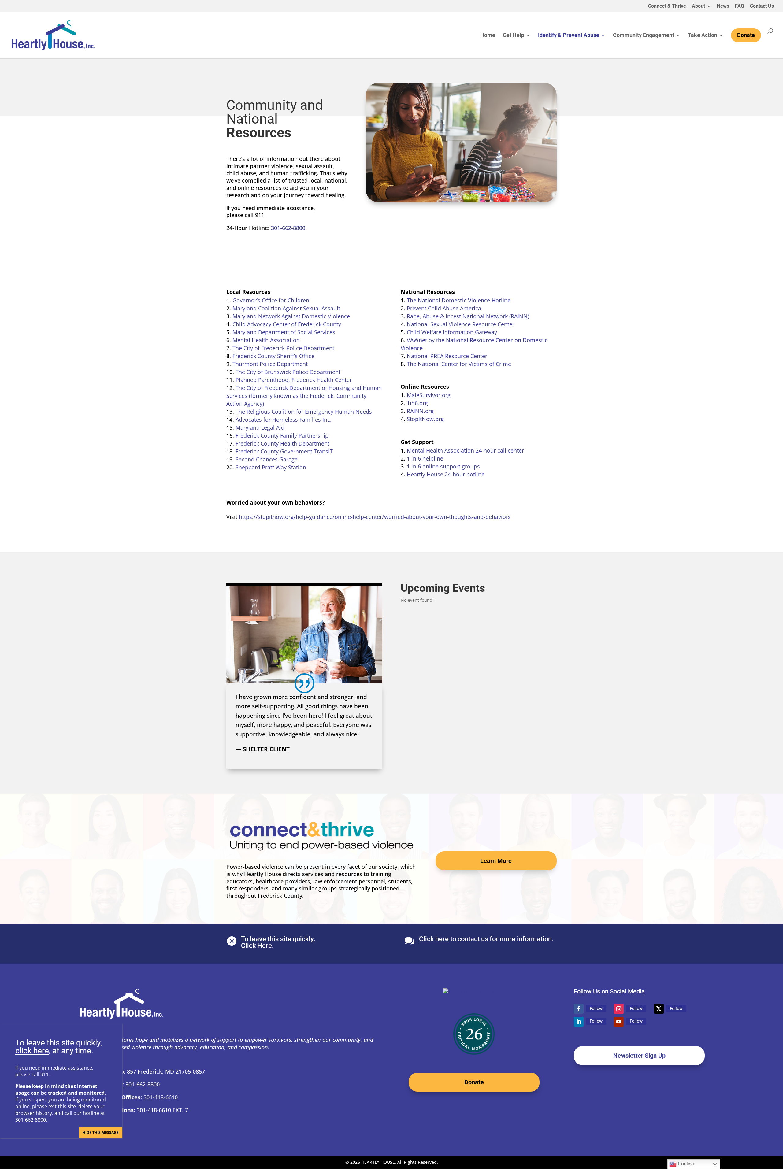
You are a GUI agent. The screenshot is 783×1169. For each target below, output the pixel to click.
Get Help (513, 35)
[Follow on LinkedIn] (579, 1022)
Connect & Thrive (667, 6)
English (685, 1163)
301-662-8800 (288, 227)
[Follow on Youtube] (619, 1022)
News (723, 6)
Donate (474, 1082)
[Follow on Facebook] (579, 1009)
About (698, 6)
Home (487, 35)
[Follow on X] (659, 1009)
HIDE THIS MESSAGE (101, 1132)
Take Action (702, 35)
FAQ (739, 6)
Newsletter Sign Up (639, 1055)
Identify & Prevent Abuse (568, 35)
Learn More (496, 860)
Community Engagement (643, 35)
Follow (596, 1008)
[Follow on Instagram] (619, 1009)
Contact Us (762, 6)
